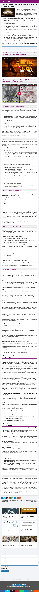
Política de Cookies (17, 586)
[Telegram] (15, 498)
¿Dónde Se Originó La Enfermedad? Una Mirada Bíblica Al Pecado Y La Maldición (10, 501)
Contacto (13, 586)
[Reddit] (20, 498)
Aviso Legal (10, 586)
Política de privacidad (27, 586)
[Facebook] (2, 498)
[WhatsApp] (12, 498)
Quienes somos (22, 586)
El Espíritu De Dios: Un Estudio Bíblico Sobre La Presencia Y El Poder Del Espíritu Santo (28, 501)
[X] (7, 498)
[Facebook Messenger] (4, 498)
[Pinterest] (10, 498)
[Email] (17, 498)
